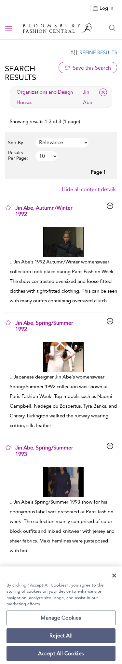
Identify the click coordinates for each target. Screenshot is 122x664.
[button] (8, 207)
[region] (61, 615)
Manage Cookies (61, 618)
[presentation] (63, 242)
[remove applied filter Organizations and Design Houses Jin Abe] (103, 92)
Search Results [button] (20, 73)
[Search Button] (112, 28)
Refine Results (98, 52)
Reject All (61, 636)
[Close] (114, 575)
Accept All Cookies (61, 653)
